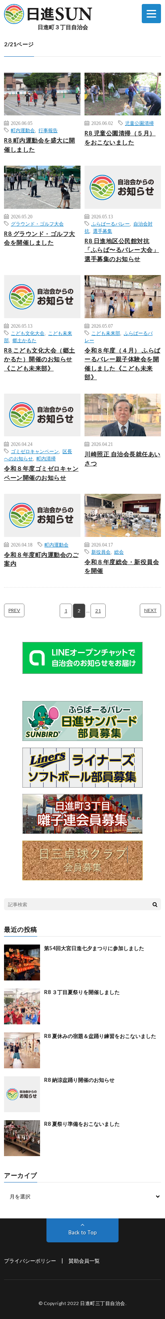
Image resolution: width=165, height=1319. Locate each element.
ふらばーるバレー (110, 223)
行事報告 (48, 130)
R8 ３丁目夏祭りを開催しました (82, 992)
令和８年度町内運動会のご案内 (41, 559)
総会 (119, 551)
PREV (14, 610)
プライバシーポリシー (30, 1261)
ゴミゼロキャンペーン (35, 451)
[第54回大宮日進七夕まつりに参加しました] (22, 962)
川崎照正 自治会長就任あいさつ (123, 458)
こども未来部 (105, 333)
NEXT (150, 610)
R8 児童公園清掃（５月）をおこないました (120, 137)
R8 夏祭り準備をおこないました (82, 1124)
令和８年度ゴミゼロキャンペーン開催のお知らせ (41, 473)
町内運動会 (23, 130)
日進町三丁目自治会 (102, 1303)
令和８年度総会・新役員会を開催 (122, 566)
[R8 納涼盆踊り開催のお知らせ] (22, 1094)
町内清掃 (46, 458)
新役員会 (101, 551)
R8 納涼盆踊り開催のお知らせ (79, 1080)
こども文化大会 (27, 333)
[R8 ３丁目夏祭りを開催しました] (22, 1006)
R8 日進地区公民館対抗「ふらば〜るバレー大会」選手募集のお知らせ (122, 249)
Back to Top (82, 1232)
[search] (155, 904)
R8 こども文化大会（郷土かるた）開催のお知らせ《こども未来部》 (39, 359)
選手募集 (102, 230)
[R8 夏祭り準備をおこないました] (22, 1138)
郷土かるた (24, 340)
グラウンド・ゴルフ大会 (37, 223)
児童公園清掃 (139, 123)
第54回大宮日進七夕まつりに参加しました (94, 948)
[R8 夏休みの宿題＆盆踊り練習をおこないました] (22, 1050)
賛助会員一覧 (84, 1261)
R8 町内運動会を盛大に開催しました (39, 145)
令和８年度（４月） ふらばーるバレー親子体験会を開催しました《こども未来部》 (123, 364)
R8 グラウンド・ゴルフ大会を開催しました (39, 238)
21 (98, 611)
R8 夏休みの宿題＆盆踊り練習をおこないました (100, 1036)
